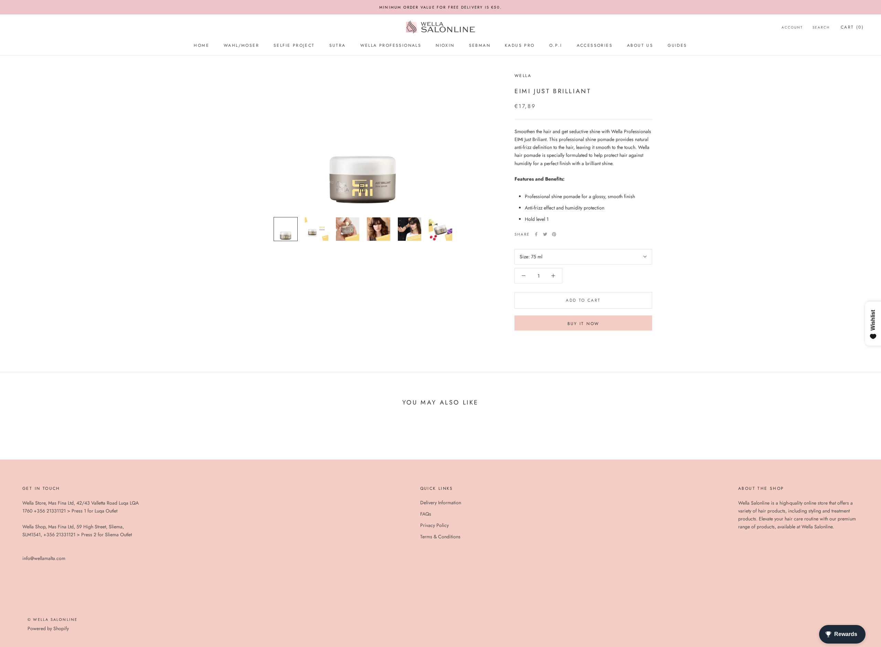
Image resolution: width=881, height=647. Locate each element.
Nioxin (445, 45)
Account (792, 27)
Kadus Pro (520, 45)
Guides (677, 45)
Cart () (852, 27)
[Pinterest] (554, 234)
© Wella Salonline (52, 619)
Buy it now (583, 324)
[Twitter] (545, 234)
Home (201, 45)
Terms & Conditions (440, 536)
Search (821, 27)
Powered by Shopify (48, 628)
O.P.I (555, 45)
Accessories (595, 45)
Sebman (479, 45)
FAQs (425, 513)
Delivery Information (440, 502)
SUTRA (337, 45)
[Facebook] (536, 234)
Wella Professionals (391, 45)
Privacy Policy (434, 525)
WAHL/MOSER (241, 45)
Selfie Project (294, 45)
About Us (640, 45)
